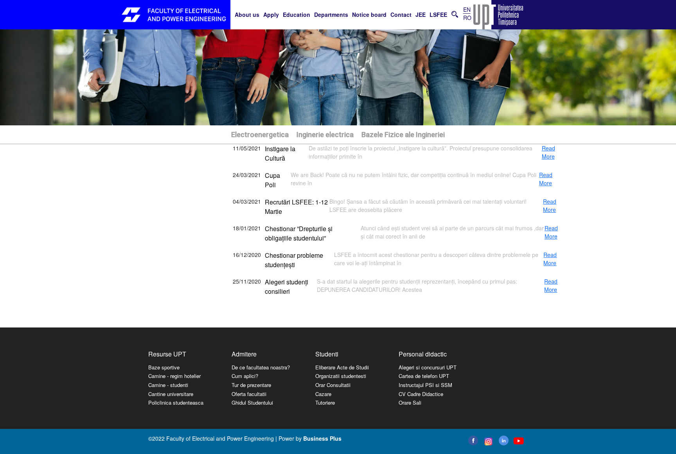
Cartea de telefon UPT (424, 376)
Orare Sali (410, 402)
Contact (401, 14)
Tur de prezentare (251, 385)
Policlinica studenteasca (175, 402)
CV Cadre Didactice (421, 394)
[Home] (173, 15)
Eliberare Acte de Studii (342, 367)
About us (247, 14)
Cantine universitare (170, 394)
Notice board (369, 14)
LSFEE (438, 14)
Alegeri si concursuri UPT (428, 367)
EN (467, 9)
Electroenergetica (260, 134)
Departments (331, 14)
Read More (548, 152)
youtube (518, 441)
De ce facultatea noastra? (261, 367)
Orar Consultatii (333, 385)
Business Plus (322, 438)
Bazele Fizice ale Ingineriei (403, 134)
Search (454, 14)
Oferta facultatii (249, 394)
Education (296, 14)
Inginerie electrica (325, 134)
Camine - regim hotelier (174, 376)
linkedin (504, 440)
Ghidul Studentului (252, 402)
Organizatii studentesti (340, 376)
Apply (271, 14)
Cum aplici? (245, 376)
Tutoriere (325, 402)
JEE (420, 14)
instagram (487, 441)
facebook (473, 440)
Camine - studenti (168, 385)
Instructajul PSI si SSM (425, 385)
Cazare (323, 394)
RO (467, 18)
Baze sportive (164, 367)
